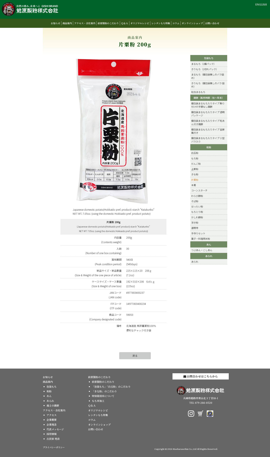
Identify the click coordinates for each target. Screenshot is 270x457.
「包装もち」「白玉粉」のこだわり (111, 386)
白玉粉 (194, 153)
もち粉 (194, 158)
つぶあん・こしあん (201, 250)
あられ (208, 256)
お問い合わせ (212, 23)
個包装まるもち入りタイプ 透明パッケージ (208, 113)
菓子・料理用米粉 (200, 238)
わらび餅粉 (197, 195)
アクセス (52, 415)
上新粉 (194, 169)
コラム (175, 23)
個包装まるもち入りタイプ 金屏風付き (208, 131)
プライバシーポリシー (54, 447)
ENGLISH (261, 4)
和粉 (208, 147)
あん (208, 244)
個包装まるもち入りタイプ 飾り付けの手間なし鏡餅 (208, 105)
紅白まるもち (198, 92)
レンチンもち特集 (160, 23)
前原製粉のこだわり (108, 23)
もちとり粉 (197, 211)
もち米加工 (98, 401)
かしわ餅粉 (197, 217)
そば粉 (194, 201)
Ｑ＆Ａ (124, 23)
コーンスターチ (199, 190)
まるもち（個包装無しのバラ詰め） (207, 76)
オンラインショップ (192, 23)
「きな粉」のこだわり (104, 391)
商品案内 (67, 23)
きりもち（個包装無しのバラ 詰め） (208, 84)
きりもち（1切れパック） (204, 69)
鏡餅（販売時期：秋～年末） (209, 97)
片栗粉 (194, 179)
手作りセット (198, 233)
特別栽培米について (103, 396)
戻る (135, 355)
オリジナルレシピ (139, 23)
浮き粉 (194, 222)
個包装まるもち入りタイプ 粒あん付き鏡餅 (208, 122)
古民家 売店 (53, 439)
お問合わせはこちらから (202, 376)
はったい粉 (197, 206)
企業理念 (52, 424)
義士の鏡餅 (53, 405)
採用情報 (52, 434)
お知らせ (55, 23)
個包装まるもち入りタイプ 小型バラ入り (208, 139)
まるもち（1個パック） (203, 63)
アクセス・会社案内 (84, 23)
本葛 (193, 185)
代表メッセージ (55, 429)
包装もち (208, 58)
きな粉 (194, 174)
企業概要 (52, 420)
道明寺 (194, 228)
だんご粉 (196, 163)
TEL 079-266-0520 (200, 403)
